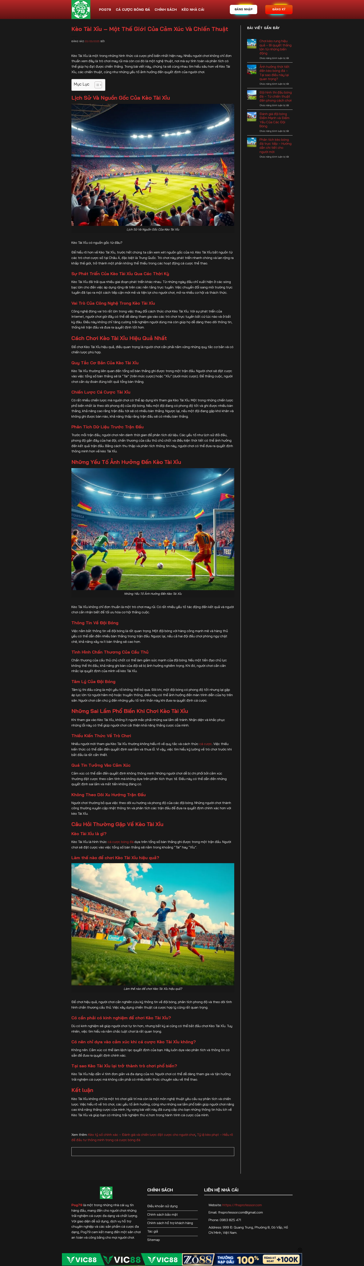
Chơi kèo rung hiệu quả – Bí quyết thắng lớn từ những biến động (276, 47)
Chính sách (166, 9)
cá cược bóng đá (121, 842)
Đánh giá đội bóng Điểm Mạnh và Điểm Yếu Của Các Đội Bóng (274, 120)
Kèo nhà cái (193, 9)
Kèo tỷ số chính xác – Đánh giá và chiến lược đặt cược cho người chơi (141, 1134)
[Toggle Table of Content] (96, 84)
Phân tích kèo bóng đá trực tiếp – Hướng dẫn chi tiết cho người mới (276, 146)
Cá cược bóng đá (133, 9)
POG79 (105, 9)
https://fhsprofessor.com (242, 1205)
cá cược (205, 744)
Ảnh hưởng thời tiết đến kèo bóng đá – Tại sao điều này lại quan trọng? (274, 73)
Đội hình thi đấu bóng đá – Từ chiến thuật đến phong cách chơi (276, 96)
